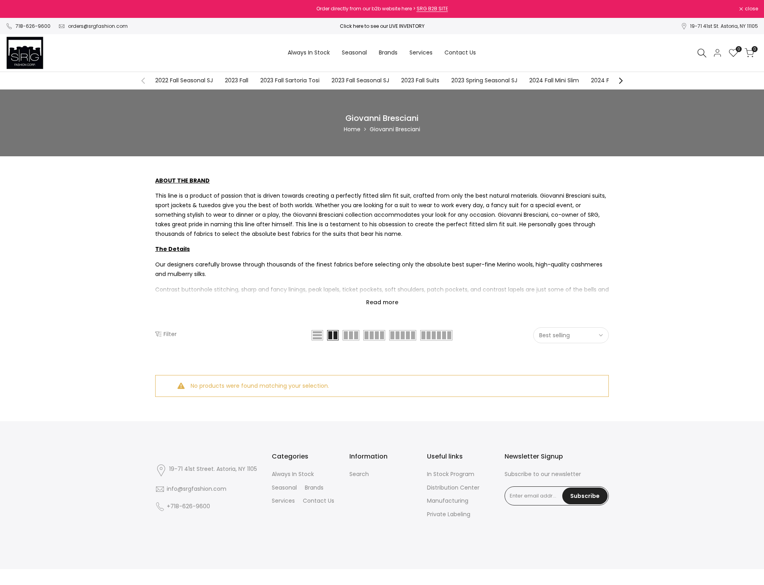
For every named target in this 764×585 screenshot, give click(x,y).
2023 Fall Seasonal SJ (360, 80)
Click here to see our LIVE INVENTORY (382, 26)
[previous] (147, 81)
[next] (617, 81)
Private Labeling (448, 514)
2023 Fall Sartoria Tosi (290, 80)
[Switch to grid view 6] (436, 335)
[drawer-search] (702, 53)
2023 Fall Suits (420, 80)
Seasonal (284, 488)
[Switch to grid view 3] (351, 335)
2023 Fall (236, 80)
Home (352, 129)
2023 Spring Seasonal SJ (484, 80)
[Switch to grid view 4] (374, 335)
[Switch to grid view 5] (402, 335)
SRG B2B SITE (432, 8)
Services (283, 501)
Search (359, 474)
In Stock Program (450, 474)
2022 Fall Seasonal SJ (184, 80)
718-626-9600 (33, 26)
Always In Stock (293, 474)
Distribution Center (453, 488)
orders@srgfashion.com (98, 26)
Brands (314, 488)
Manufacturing (447, 501)
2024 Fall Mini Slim (554, 80)
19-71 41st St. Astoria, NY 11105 (724, 26)
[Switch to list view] (317, 335)
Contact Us (318, 501)
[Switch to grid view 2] (333, 335)
